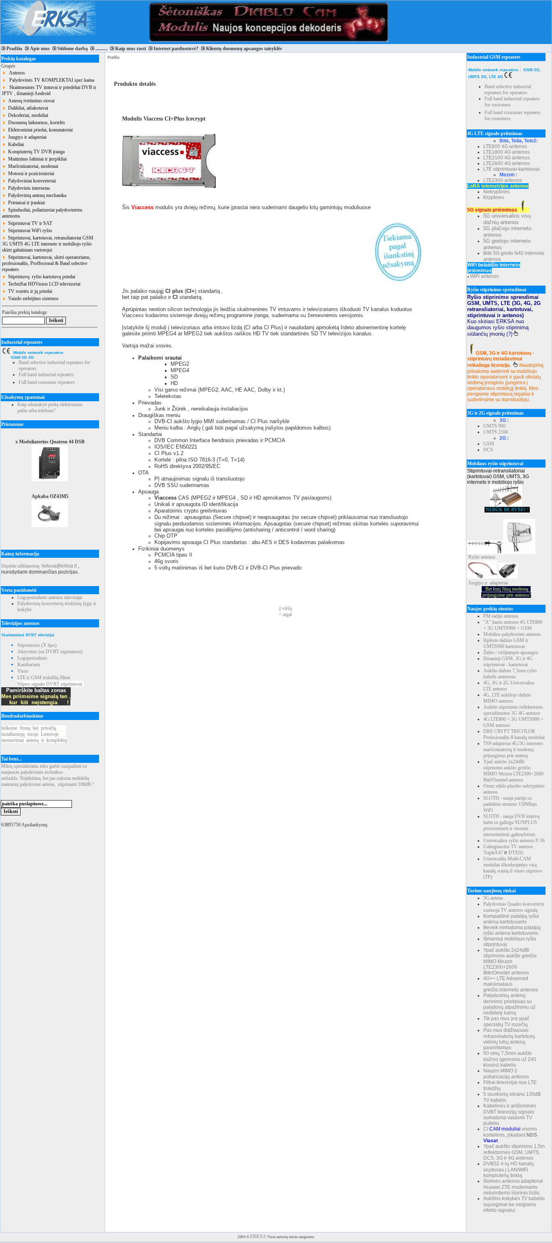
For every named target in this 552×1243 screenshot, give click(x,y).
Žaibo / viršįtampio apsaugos (510, 652)
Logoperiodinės (32, 658)
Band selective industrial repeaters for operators (508, 89)
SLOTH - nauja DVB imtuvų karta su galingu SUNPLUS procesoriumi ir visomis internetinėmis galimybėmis (511, 825)
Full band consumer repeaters (47, 382)
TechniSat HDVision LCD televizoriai (43, 284)
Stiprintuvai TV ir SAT (29, 223)
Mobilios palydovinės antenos (512, 634)
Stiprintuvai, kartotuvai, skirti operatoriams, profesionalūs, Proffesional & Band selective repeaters (46, 263)
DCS (488, 450)
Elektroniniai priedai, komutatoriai (39, 130)
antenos (488, 557)
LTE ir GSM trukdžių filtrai (43, 677)
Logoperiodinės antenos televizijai (49, 597)
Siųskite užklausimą (20, 566)
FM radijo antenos (500, 616)
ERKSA (258, 1236)
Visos (22, 671)
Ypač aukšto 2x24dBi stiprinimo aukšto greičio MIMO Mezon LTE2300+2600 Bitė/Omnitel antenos (513, 771)
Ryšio (474, 557)
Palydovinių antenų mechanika (36, 195)
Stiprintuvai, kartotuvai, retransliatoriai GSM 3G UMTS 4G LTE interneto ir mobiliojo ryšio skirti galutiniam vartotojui (47, 244)
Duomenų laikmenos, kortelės (35, 122)
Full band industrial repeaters (46, 374)
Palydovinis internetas (28, 188)
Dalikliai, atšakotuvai (27, 108)
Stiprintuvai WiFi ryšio (29, 230)
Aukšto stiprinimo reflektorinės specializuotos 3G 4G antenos (513, 710)
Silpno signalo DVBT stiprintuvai (49, 684)
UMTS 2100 (495, 432)
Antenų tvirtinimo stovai (30, 101)
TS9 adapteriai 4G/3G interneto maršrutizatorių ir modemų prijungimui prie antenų (513, 749)
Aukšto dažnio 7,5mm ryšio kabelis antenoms (510, 674)
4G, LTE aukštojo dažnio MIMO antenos (507, 698)
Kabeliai (15, 144)
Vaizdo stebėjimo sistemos (32, 298)
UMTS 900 (494, 426)
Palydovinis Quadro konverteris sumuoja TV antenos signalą (513, 907)
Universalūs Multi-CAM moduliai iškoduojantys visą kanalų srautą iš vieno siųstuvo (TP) (512, 868)
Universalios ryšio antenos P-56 (514, 840)
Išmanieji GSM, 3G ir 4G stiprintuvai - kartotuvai (508, 661)
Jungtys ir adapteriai (26, 137)
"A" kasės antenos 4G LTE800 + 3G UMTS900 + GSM (512, 625)
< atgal (285, 614)
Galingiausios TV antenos (508, 846)
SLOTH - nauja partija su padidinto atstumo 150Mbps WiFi (510, 804)
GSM (488, 444)
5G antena (493, 898)
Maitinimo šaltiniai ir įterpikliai (36, 159)
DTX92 (515, 852)
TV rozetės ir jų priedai (29, 291)
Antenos (15, 73)
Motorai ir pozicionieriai (30, 173)
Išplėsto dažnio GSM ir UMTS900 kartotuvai (505, 643)
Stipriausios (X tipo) (37, 645)
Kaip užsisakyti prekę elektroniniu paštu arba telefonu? (49, 407)
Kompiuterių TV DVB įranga (35, 152)
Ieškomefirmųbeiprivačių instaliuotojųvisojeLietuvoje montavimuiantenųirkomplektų (34, 734)
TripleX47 (493, 852)
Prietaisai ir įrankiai (25, 202)
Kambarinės (28, 664)
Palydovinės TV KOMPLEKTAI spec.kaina (50, 80)
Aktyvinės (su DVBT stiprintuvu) (49, 651)
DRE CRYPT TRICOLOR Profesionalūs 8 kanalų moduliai (514, 734)
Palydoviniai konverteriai (31, 181)
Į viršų (285, 608)
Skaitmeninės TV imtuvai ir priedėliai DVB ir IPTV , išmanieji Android (49, 90)
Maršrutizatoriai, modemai (32, 166)
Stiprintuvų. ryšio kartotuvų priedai (40, 277)
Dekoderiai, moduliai (27, 115)
